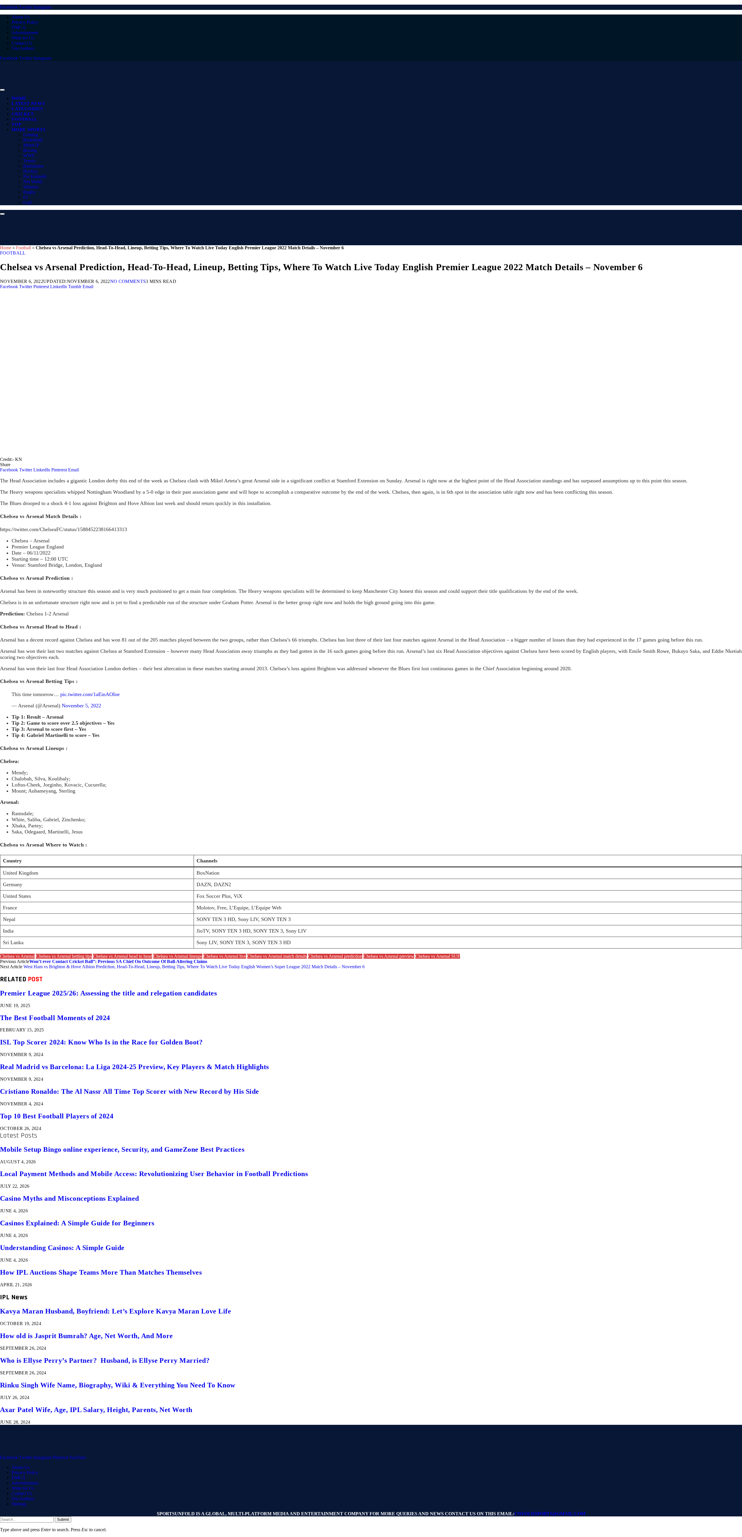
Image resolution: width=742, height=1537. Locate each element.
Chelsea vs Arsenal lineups (177, 956)
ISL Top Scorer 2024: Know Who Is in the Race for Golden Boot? (101, 1042)
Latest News (28, 103)
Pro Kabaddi (34, 176)
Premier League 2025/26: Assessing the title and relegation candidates (108, 993)
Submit (63, 1519)
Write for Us (23, 37)
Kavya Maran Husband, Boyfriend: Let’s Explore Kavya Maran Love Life (115, 1311)
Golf (27, 202)
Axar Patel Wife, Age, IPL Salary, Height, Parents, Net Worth (96, 1410)
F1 (25, 197)
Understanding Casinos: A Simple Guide (62, 1247)
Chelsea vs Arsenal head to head (122, 956)
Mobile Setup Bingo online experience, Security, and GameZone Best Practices (122, 1149)
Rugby (29, 192)
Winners (30, 186)
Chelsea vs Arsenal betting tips (64, 956)
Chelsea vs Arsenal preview (388, 956)
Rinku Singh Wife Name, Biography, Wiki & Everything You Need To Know (117, 1385)
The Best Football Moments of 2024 (55, 1018)
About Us (21, 16)
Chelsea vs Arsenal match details (277, 956)
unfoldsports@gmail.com (549, 1513)
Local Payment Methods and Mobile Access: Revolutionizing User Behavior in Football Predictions (154, 1174)
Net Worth (32, 181)
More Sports (28, 129)
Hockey (30, 171)
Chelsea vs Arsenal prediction (335, 956)
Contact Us (22, 43)
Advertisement (25, 32)
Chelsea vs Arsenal (17, 956)
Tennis (29, 160)
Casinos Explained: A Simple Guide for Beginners (77, 1223)
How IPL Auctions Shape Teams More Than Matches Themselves (101, 1272)
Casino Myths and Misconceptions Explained (69, 1198)
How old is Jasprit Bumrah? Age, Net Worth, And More (86, 1336)
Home (19, 98)
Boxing (30, 150)
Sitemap (19, 1503)
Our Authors (23, 48)
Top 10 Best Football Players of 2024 (56, 1116)
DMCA (19, 27)
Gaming (30, 134)
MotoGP (31, 145)
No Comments (128, 281)
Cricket (23, 114)
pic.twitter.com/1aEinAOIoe (90, 694)
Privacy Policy (25, 22)
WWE (29, 155)
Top (16, 124)
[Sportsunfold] (151, 88)
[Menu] (2, 90)
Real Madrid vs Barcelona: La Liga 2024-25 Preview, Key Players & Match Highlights (134, 1067)
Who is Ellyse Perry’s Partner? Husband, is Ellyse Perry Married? (105, 1360)
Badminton (33, 165)
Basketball (32, 139)
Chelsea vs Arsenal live (224, 956)
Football (25, 119)
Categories (27, 108)
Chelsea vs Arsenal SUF (437, 956)
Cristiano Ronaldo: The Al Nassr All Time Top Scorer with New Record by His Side (129, 1091)
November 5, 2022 (81, 705)
